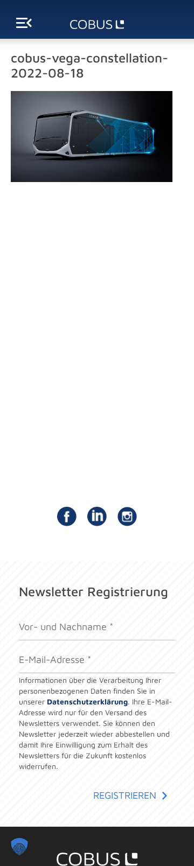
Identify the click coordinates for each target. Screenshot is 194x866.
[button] (19, 846)
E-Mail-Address (48, 648)
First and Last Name (56, 615)
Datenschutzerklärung (87, 701)
